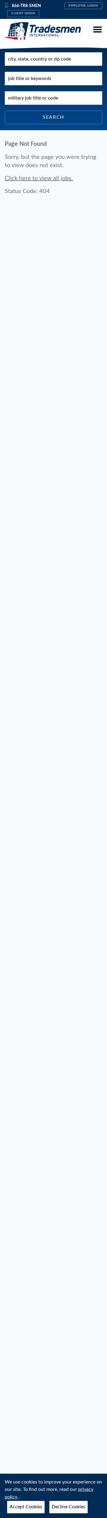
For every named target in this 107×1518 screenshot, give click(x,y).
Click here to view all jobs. (39, 178)
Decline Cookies (68, 1506)
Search (53, 117)
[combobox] (53, 59)
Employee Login (83, 5)
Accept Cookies (26, 1506)
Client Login (23, 13)
